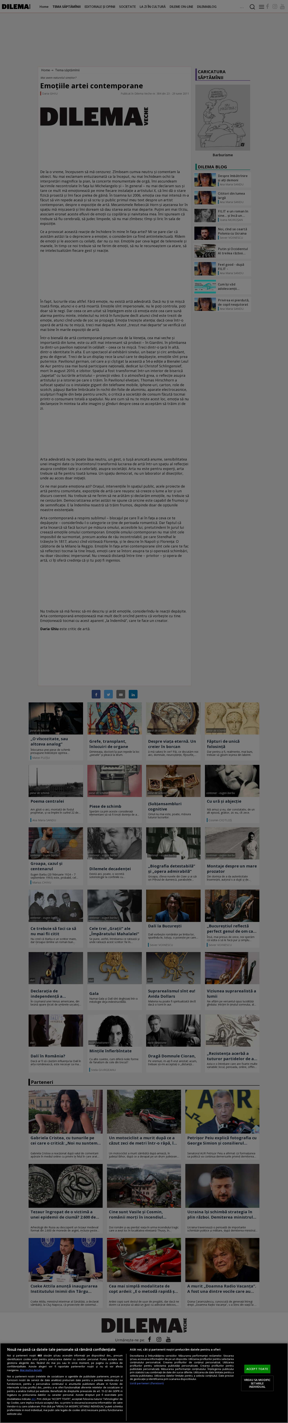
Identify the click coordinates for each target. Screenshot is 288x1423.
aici (33, 1399)
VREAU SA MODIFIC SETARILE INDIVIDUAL (257, 1383)
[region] (144, 1383)
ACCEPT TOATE (257, 1369)
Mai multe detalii (31, 1370)
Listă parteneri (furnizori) (147, 1383)
